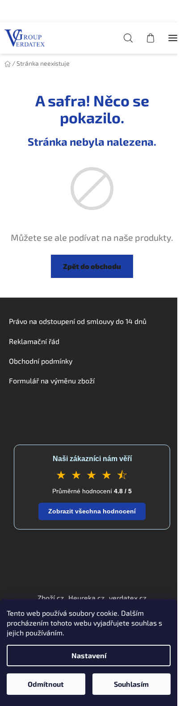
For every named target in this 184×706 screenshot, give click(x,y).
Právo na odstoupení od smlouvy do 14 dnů (77, 321)
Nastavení (88, 655)
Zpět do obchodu (92, 266)
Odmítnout (46, 684)
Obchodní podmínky (40, 361)
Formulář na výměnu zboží (52, 380)
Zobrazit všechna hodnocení (92, 511)
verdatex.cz (127, 597)
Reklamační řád (34, 341)
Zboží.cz (51, 597)
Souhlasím (131, 684)
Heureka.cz (86, 597)
